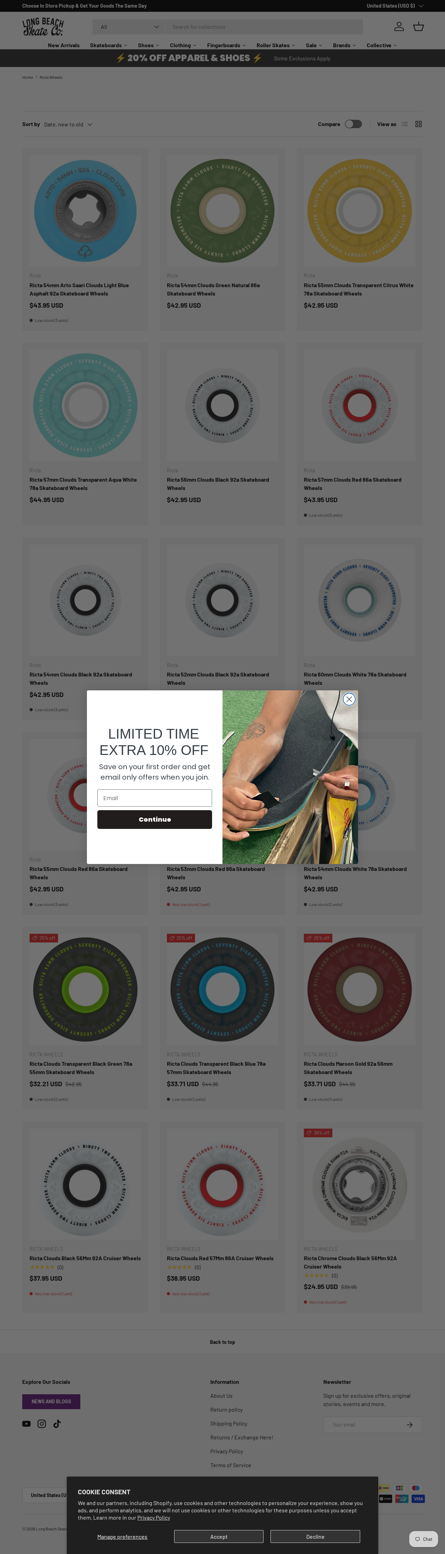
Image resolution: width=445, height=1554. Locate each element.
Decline (315, 1536)
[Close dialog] (349, 699)
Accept (219, 1536)
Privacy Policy (153, 1517)
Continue (155, 819)
